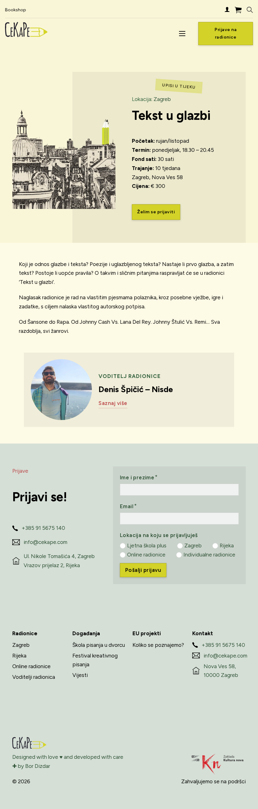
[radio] (123, 546)
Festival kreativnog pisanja (95, 660)
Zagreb (162, 99)
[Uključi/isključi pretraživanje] (250, 10)
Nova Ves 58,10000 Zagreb (221, 671)
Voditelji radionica (33, 677)
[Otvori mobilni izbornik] (182, 33)
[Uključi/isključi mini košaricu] (238, 10)
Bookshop (15, 10)
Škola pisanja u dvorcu (98, 645)
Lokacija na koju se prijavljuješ (159, 535)
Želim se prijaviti (156, 212)
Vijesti (80, 675)
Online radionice (146, 554)
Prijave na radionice (226, 33)
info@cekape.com (45, 542)
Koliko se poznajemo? (158, 645)
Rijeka (227, 545)
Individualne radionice (209, 554)
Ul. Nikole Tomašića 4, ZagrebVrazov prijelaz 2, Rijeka (59, 560)
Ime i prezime (137, 477)
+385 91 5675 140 (43, 528)
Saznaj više (112, 403)
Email (126, 506)
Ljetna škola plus (146, 545)
